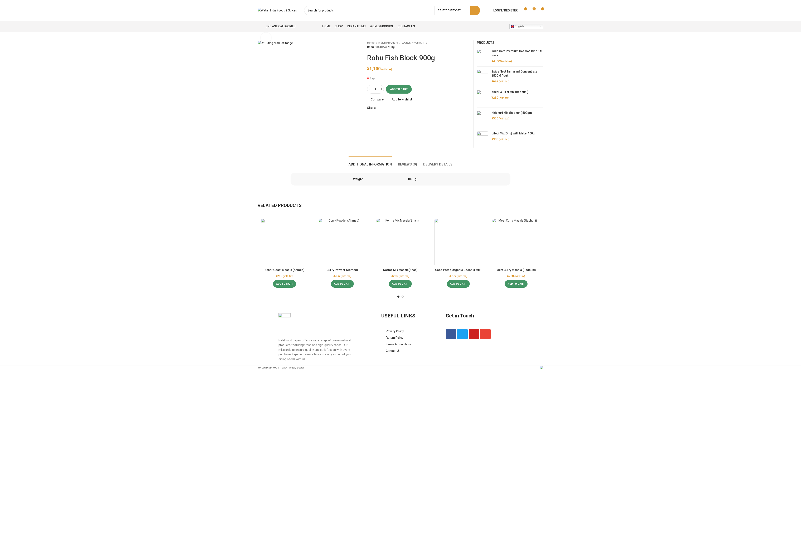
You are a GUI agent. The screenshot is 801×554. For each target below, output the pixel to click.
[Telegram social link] (398, 107)
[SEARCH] (475, 10)
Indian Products (388, 42)
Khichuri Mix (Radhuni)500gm (511, 112)
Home (371, 42)
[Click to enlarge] (266, 38)
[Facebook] (451, 334)
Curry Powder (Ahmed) (342, 270)
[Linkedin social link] (394, 107)
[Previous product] (460, 45)
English (519, 26)
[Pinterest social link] (389, 107)
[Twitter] (462, 334)
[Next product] (468, 45)
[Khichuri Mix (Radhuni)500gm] (482, 118)
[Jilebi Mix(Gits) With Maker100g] (482, 140)
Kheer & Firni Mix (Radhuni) (509, 92)
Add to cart (399, 89)
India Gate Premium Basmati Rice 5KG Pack (517, 53)
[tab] (370, 162)
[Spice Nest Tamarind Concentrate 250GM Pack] (482, 77)
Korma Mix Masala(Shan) (400, 270)
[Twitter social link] (384, 107)
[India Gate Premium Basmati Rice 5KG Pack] (482, 56)
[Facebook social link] (379, 107)
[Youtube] (474, 334)
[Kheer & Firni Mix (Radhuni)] (482, 97)
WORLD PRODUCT (413, 42)
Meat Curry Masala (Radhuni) (516, 270)
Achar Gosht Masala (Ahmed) (284, 270)
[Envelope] (485, 334)
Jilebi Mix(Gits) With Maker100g (513, 133)
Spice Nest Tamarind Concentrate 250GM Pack (514, 73)
